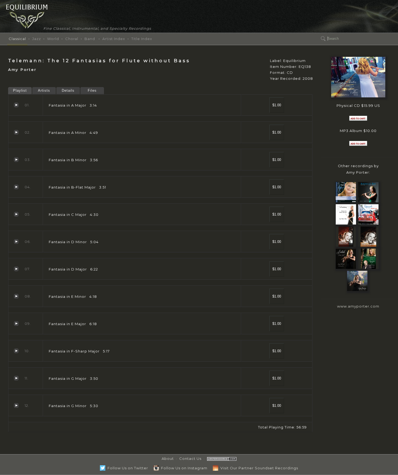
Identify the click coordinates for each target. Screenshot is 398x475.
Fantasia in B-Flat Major (16, 186)
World (53, 39)
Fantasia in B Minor (16, 159)
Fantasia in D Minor (16, 241)
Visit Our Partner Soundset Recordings (258, 468)
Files (92, 90)
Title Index (141, 39)
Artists (44, 90)
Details (68, 90)
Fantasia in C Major (16, 214)
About (168, 458)
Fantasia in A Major (16, 105)
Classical (17, 39)
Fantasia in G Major (16, 378)
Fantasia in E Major (16, 323)
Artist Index (113, 39)
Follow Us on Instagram (183, 468)
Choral (71, 39)
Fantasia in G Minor (16, 405)
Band (89, 39)
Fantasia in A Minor (16, 132)
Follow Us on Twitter (126, 468)
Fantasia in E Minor (16, 296)
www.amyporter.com (358, 306)
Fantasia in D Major (16, 268)
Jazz (36, 39)
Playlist (20, 90)
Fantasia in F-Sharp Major (16, 350)
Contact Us (190, 458)
